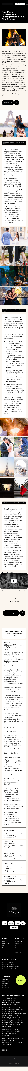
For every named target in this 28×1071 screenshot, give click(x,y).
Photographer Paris (7, 4)
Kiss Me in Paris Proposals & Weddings (12, 1043)
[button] (20, 4)
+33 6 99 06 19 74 (14, 1002)
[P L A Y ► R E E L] (14, 581)
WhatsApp (18, 601)
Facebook (15, 601)
